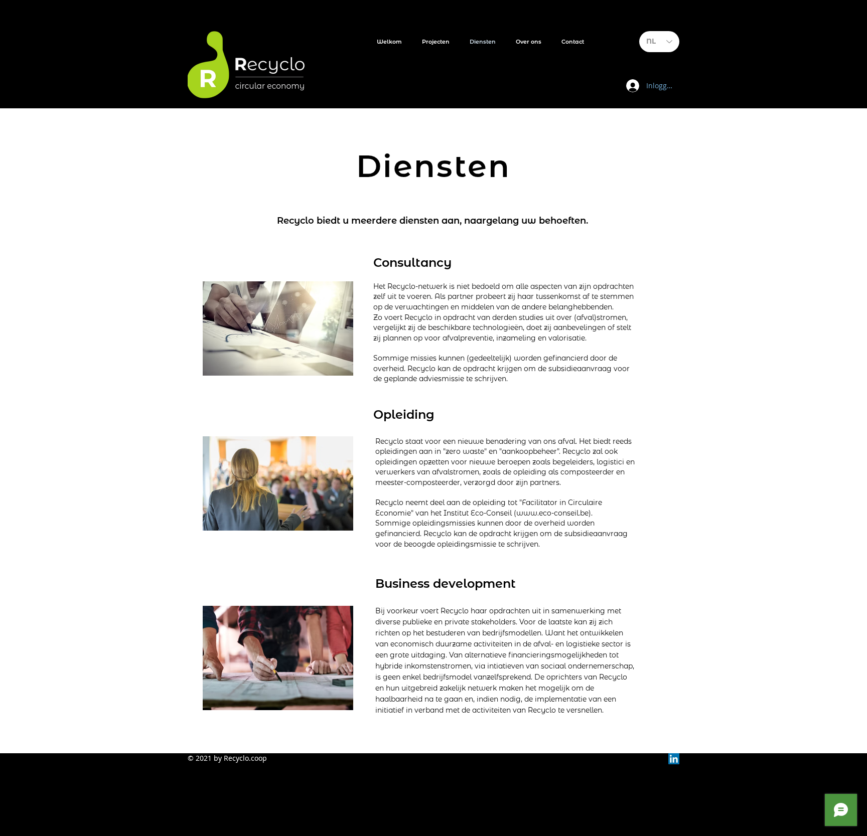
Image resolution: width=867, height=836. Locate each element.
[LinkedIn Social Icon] (673, 758)
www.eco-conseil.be (552, 513)
